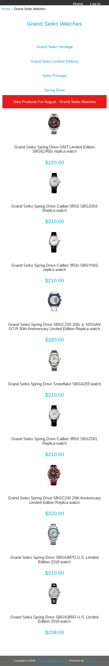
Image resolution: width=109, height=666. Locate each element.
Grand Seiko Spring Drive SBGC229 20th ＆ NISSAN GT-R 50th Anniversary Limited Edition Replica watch (54, 326)
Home (78, 4)
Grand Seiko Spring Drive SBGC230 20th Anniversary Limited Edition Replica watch (54, 500)
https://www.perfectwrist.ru (52, 660)
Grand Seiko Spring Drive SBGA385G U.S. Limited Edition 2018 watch (54, 619)
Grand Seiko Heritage (55, 47)
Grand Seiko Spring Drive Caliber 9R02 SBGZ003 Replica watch (54, 208)
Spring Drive (54, 90)
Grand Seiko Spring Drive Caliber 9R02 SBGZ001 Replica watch (54, 441)
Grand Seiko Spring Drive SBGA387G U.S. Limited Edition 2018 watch (54, 559)
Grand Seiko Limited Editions (54, 61)
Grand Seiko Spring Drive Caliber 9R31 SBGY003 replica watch (54, 267)
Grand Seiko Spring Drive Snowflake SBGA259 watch (54, 384)
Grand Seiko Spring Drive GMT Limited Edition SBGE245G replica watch (54, 149)
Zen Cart (90, 660)
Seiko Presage (54, 75)
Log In (95, 4)
